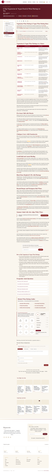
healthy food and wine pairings (34, 235)
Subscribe (40, 249)
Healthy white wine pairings (25, 307)
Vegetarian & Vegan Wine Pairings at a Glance (9, 25)
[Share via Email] (23, 21)
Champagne (29, 146)
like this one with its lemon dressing (29, 218)
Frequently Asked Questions (8, 36)
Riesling (27, 73)
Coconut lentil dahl (20, 158)
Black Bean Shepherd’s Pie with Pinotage (8, 31)
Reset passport (38, 330)
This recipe (37, 136)
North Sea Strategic (46, 470)
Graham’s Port (19, 208)
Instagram (41, 240)
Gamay (32, 39)
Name (18, 356)
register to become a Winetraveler (37, 237)
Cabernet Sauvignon (24, 196)
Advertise (38, 462)
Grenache (28, 39)
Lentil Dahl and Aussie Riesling (8, 29)
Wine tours (17, 459)
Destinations (5, 6)
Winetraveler (7, 427)
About (38, 459)
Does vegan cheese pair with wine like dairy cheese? (24, 294)
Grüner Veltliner (27, 38)
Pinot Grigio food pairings (39, 303)
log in (26, 346)
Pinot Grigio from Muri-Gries (33, 226)
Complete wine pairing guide (40, 307)
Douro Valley (33, 200)
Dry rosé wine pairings (39, 305)
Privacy (11, 470)
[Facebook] (4, 437)
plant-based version (43, 178)
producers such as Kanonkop (37, 184)
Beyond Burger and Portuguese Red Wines (8, 33)
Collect (46, 31)
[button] (49, 2)
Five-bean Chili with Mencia (8, 26)
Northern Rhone (22, 121)
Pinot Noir (24, 36)
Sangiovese (28, 85)
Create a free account (21, 346)
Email (19, 359)
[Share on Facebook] (19, 21)
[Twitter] (6, 437)
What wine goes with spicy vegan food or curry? (23, 291)
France (6, 459)
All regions (6, 465)
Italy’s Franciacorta (36, 144)
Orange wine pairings (24, 305)
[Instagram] (8, 437)
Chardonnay (44, 82)
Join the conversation (44, 215)
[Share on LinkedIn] (21, 21)
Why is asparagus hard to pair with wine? (22, 286)
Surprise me (46, 444)
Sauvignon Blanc (21, 38)
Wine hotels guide (18, 462)
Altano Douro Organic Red (23, 206)
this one (47, 115)
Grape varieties (29, 459)
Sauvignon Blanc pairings (24, 303)
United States (7, 462)
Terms (13, 470)
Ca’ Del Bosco (19, 151)
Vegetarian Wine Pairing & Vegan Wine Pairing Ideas (9, 23)
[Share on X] (17, 21)
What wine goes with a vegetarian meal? (22, 281)
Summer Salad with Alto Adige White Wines (8, 35)
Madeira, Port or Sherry (24, 28)
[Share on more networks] (25, 21)
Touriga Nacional (28, 204)
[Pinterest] (10, 437)
